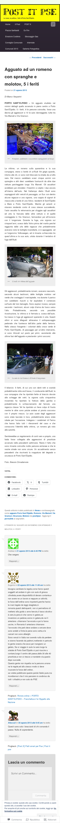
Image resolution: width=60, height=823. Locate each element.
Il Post (17, 24)
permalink (9, 518)
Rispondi (14, 561)
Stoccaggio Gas (31, 36)
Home (7, 24)
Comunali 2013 (11, 48)
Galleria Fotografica (31, 48)
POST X (27, 24)
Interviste (31, 42)
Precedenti (35, 57)
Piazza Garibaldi (12, 30)
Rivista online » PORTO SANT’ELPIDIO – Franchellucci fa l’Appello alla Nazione (29, 699)
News (37, 510)
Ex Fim (26, 30)
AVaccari (12, 722)
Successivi (49, 57)
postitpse (37, 515)
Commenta (40, 795)
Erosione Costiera (12, 36)
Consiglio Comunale (13, 42)
